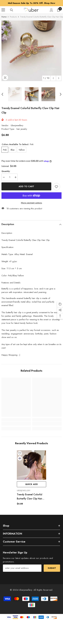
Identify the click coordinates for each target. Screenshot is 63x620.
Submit (52, 568)
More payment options (31, 202)
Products (13, 16)
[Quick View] (20, 458)
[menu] (3, 10)
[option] (31, 3)
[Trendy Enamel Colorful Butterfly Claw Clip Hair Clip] (31, 465)
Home (3, 16)
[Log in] (51, 10)
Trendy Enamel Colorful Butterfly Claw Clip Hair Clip (29, 497)
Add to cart (26, 186)
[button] (53, 78)
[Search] (11, 10)
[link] (16, 423)
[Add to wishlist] (56, 186)
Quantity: (5, 171)
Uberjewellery (17, 125)
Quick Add (31, 484)
